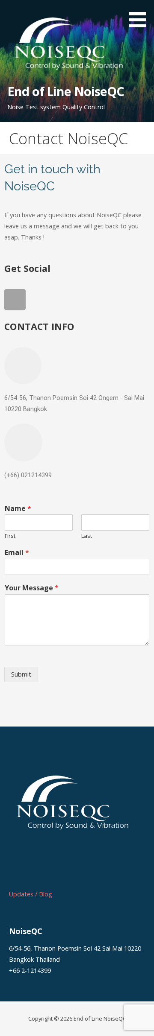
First (10, 536)
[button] (140, 15)
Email (17, 552)
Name (18, 508)
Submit (21, 674)
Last (86, 536)
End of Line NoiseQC (65, 91)
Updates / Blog (30, 894)
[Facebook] (15, 299)
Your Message (32, 588)
